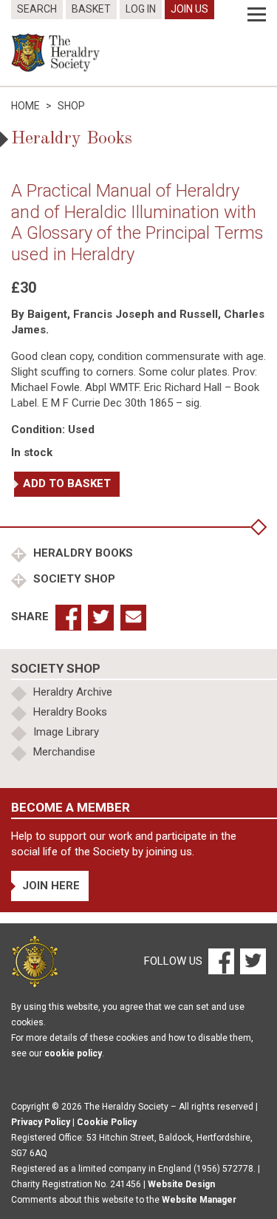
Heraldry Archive (72, 692)
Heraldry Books (81, 553)
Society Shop (72, 578)
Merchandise (64, 751)
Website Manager (199, 1200)
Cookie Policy (107, 1122)
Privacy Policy (40, 1122)
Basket (91, 9)
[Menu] (256, 14)
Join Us (189, 9)
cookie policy (73, 1053)
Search (37, 9)
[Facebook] (220, 961)
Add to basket (67, 483)
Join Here (51, 885)
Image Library (66, 731)
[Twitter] (251, 961)
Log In (141, 9)
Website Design (181, 1184)
